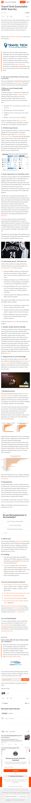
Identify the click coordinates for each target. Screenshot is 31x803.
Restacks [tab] (11, 713)
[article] (15, 740)
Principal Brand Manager (15, 598)
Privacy (15, 792)
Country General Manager (21, 585)
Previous (6, 703)
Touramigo (7, 596)
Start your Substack (12, 796)
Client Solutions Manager (17, 596)
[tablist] (7, 713)
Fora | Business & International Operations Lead (17, 593)
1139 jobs (15, 608)
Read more (4, 216)
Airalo (5, 598)
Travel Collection (8, 585)
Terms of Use (22, 779)
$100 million (23, 561)
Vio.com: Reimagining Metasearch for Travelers (11, 736)
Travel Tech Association (15, 37)
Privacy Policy (15, 782)
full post (14, 322)
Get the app (23, 796)
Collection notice (26, 792)
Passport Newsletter (19, 64)
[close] (27, 752)
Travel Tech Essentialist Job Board (13, 606)
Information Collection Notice (18, 781)
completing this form (7, 631)
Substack (8, 800)
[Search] (28, 731)
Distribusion (7, 566)
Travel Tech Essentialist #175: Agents (10, 748)
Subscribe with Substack (16, 776)
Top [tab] (3, 731)
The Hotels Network (9, 601)
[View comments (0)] (7, 16)
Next (26, 703)
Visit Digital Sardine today (13, 656)
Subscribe (22, 2)
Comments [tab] (4, 713)
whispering (21, 94)
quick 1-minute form (19, 612)
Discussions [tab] (12, 731)
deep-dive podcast (18, 83)
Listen (27, 12)
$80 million (19, 566)
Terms (19, 792)
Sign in (28, 2)
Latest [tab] (6, 731)
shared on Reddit (20, 541)
